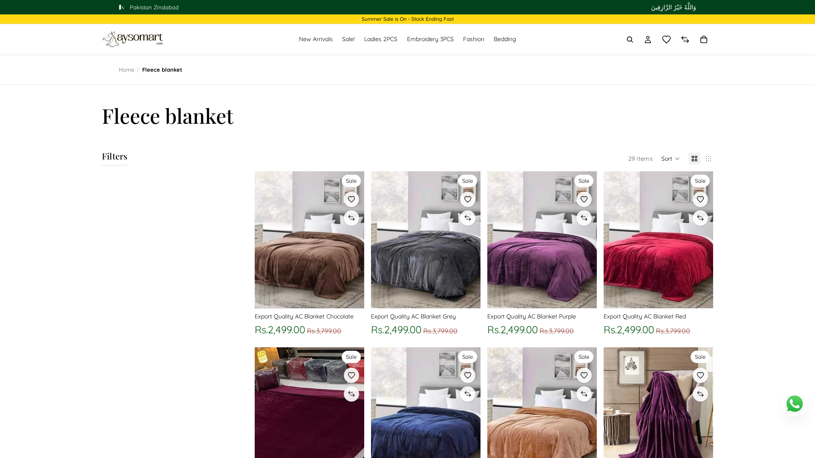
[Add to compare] (351, 218)
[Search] (630, 39)
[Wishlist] (666, 39)
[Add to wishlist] (351, 199)
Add (358, 295)
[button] (670, 158)
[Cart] (703, 39)
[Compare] (685, 39)
